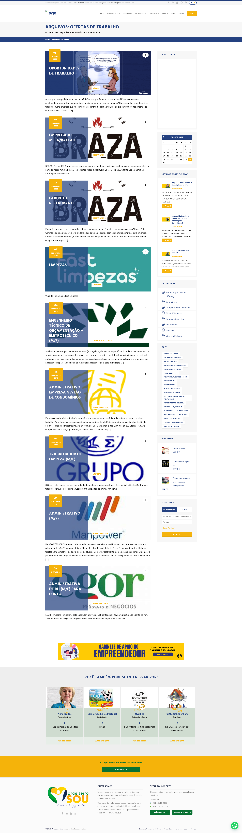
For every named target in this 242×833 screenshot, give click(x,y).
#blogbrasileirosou (172, 357)
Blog (173, 13)
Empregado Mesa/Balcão (62, 137)
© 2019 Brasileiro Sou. (54, 829)
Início (102, 13)
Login (192, 13)
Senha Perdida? (169, 528)
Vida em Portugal (174, 336)
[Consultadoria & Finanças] (67, 708)
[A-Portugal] (62, 705)
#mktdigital (182, 411)
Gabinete (153, 13)
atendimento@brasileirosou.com (120, 3)
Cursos (165, 13)
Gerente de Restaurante (62, 200)
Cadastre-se (169, 509)
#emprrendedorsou (171, 392)
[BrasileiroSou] (50, 13)
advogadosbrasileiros (173, 422)
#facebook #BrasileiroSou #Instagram (174, 397)
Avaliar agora (64, 740)
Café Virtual (171, 302)
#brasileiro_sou (170, 373)
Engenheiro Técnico (102, 340)
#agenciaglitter (170, 353)
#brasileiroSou (170, 361)
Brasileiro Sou (181, 829)
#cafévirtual (169, 381)
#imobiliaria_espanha (172, 407)
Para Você (139, 13)
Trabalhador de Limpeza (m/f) (65, 456)
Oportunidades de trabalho (64, 70)
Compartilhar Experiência (178, 307)
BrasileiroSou (112, 13)
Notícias (170, 330)
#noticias (183, 415)
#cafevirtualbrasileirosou (175, 377)
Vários (96, 88)
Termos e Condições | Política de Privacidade (155, 829)
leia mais (167, 205)
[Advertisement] (177, 93)
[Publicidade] (142, 707)
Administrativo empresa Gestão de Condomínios (65, 392)
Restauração (99, 155)
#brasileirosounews (172, 369)
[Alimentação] (105, 707)
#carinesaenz (169, 385)
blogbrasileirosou (171, 426)
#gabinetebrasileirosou (173, 403)
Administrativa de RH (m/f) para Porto (65, 589)
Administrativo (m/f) (64, 515)
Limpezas (58, 265)
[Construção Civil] (180, 708)
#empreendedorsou (171, 389)
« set (164, 137)
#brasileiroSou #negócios (174, 365)
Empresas (128, 13)
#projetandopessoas (172, 418)
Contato (181, 13)
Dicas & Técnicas (174, 313)
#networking (169, 415)
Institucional (172, 324)
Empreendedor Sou (175, 319)
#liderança (168, 411)
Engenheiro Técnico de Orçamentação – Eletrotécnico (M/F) (66, 330)
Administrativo (100, 407)
